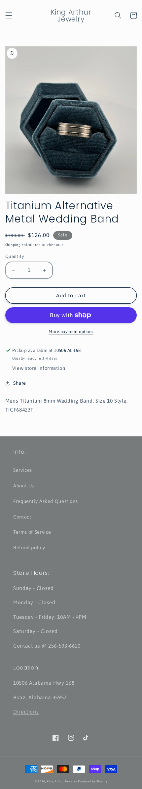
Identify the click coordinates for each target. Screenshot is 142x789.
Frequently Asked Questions (45, 501)
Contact (22, 516)
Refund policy (29, 547)
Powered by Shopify (92, 781)
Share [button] (19, 383)
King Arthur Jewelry (62, 781)
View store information (38, 368)
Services (22, 470)
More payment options (71, 331)
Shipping (13, 245)
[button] (8, 15)
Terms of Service (32, 532)
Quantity (14, 256)
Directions (26, 712)
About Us (23, 485)
